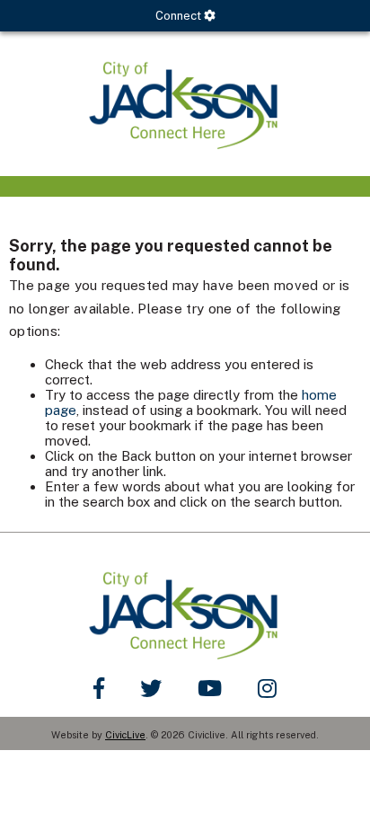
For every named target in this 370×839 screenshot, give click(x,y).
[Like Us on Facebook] (98, 688)
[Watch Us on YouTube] (210, 688)
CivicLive (125, 734)
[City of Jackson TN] (185, 103)
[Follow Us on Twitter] (151, 688)
